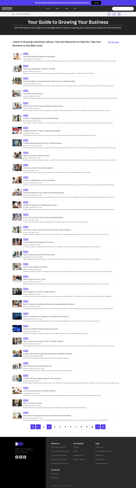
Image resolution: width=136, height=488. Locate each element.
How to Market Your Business (60, 451)
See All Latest (113, 42)
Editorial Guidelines (79, 459)
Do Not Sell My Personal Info (103, 451)
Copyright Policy (100, 459)
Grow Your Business (23, 14)
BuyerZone (54, 477)
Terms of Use (99, 455)
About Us (76, 447)
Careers (75, 451)
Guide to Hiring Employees (59, 455)
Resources (55, 443)
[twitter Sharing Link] (119, 14)
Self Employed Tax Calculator (59, 463)
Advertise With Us (78, 455)
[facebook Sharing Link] (109, 14)
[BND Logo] (23, 444)
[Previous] (38, 426)
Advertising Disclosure (101, 463)
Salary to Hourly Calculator (59, 459)
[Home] (8, 8)
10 (92, 427)
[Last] (103, 426)
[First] (33, 426)
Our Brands (55, 470)
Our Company (78, 443)
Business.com (55, 473)
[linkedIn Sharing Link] (114, 14)
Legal (97, 443)
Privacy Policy (99, 447)
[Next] (97, 426)
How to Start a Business (58, 447)
